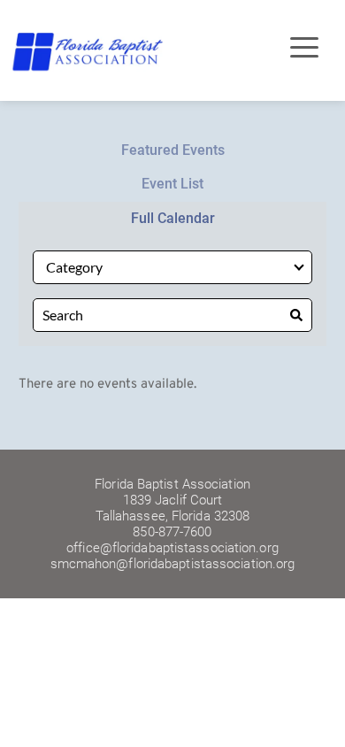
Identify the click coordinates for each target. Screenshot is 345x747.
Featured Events (173, 150)
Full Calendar (173, 218)
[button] (304, 47)
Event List (172, 183)
